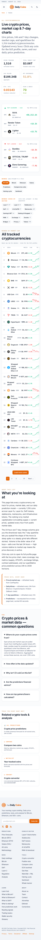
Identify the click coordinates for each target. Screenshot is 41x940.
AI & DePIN (16, 209)
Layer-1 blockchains (29, 835)
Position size (26, 861)
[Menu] (4, 7)
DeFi (6, 209)
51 (24, 478)
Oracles (27, 217)
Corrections (26, 907)
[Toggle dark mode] (37, 7)
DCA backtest (27, 867)
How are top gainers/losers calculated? (17, 695)
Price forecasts (7, 835)
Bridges (6, 222)
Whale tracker (27, 883)
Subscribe (34, 821)
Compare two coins (20, 187)
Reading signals (7, 910)
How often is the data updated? (20, 664)
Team (24, 894)
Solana (32, 183)
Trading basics (7, 913)
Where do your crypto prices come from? (20, 636)
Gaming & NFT (8, 213)
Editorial (25, 904)
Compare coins (27, 864)
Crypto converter (28, 858)
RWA (5, 217)
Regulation (5, 874)
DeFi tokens (26, 841)
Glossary (5, 919)
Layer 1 (6, 205)
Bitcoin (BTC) (6, 838)
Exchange (16, 217)
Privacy (17, 222)
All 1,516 (5, 182)
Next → (31, 478)
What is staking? (8, 904)
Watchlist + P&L (27, 874)
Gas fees (25, 871)
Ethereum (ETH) (7, 841)
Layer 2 (17, 205)
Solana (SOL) (6, 844)
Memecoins (30, 209)
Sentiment (18, 191)
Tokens (27, 222)
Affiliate (24, 934)
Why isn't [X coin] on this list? (19, 673)
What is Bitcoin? (7, 894)
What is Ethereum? (8, 897)
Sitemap (31, 934)
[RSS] (11, 826)
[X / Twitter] (3, 826)
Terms (10, 934)
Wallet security (7, 916)
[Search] (32, 7)
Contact (25, 897)
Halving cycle (7, 191)
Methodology (6, 850)
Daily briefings (7, 858)
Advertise (25, 900)
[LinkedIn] (7, 826)
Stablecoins (29, 205)
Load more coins (20, 472)
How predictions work (9, 907)
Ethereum (23, 183)
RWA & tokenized (28, 850)
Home (3, 13)
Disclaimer (17, 934)
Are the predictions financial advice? (17, 683)
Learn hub (5, 891)
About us (25, 891)
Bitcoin (14, 183)
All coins (5, 847)
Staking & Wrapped (25, 213)
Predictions (6, 187)
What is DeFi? (6, 900)
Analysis (5, 877)
